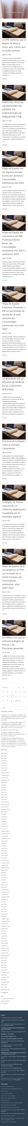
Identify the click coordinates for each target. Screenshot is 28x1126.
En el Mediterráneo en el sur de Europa (10, 1107)
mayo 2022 (4, 877)
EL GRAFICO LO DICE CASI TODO (9, 730)
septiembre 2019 (5, 955)
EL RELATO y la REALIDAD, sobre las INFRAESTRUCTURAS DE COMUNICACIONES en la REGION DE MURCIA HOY (13, 734)
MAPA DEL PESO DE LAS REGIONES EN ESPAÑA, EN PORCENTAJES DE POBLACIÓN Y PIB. (13, 109)
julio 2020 (3, 931)
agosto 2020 (4, 928)
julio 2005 (3, 979)
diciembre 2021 (5, 889)
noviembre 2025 (5, 775)
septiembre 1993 (5, 989)
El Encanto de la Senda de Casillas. (9, 1070)
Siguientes (17, 700)
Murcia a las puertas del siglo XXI (9, 1041)
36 (24, 696)
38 (7, 700)
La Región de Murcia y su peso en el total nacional (12, 1020)
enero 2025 (4, 799)
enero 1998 (4, 987)
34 (16, 696)
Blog (2, 996)
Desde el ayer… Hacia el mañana (8, 1056)
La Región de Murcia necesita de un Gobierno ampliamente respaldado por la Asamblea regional (14, 509)
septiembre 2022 (5, 867)
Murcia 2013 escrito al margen (8, 1095)
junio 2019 (3, 962)
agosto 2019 (4, 957)
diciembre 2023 (5, 831)
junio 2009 (3, 975)
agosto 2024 (4, 811)
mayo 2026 (4, 760)
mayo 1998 (4, 984)
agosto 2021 (4, 899)
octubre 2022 (4, 865)
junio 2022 (3, 875)
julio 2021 (3, 901)
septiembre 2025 (5, 780)
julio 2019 (3, 960)
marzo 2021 (4, 911)
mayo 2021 (4, 906)
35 (20, 696)
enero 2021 (4, 916)
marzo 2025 (4, 794)
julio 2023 (3, 843)
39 (11, 700)
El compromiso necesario (7, 1093)
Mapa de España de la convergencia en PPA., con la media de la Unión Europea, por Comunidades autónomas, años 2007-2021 (13, 577)
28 (16, 691)
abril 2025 (3, 792)
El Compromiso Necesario (7, 1064)
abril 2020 (3, 938)
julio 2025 (3, 785)
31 (3, 696)
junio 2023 (3, 845)
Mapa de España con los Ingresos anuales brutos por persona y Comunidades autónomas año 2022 (13, 175)
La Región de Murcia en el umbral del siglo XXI (11, 1031)
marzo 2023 (4, 853)
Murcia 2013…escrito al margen (8, 1060)
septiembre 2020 (5, 926)
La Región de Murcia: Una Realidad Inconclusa (11, 1088)
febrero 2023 (4, 855)
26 (7, 691)
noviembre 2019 (5, 950)
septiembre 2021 (5, 897)
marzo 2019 (4, 970)
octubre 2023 (4, 836)
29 (20, 691)
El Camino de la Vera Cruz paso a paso (10, 1017)
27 (11, 691)
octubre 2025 (4, 777)
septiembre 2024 (5, 809)
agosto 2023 (4, 841)
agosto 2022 (4, 870)
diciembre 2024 (5, 802)
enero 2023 (4, 858)
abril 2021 (3, 909)
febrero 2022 (4, 884)
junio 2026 (3, 758)
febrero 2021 (4, 914)
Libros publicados (5, 1001)
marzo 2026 (4, 765)
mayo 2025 (4, 789)
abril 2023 (3, 850)
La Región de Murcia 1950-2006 (8, 1122)
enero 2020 (4, 945)
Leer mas (4, 78)
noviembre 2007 (5, 977)
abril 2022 (3, 880)
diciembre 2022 (5, 860)
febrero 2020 (4, 943)
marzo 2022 (4, 882)
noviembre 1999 (5, 982)
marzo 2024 (4, 824)
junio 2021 (3, 904)
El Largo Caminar (5, 1100)
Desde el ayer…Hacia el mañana (8, 1098)
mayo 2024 (4, 819)
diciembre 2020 (5, 919)
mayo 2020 (4, 936)
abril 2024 (3, 821)
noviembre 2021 (5, 892)
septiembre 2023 (5, 838)
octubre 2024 (4, 807)
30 (24, 691)
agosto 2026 (4, 753)
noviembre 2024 (5, 804)
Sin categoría (4, 1003)
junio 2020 (3, 933)
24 (23, 687)
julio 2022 (3, 872)
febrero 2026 (4, 768)
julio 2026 (3, 755)
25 (3, 691)
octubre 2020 (4, 923)
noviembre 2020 (5, 921)
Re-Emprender (4, 1068)
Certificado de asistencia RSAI (8, 1115)
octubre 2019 (4, 953)
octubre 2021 (4, 894)
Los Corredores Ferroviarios (7, 1086)
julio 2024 (3, 814)
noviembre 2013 (5, 972)
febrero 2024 (4, 826)
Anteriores (5, 687)
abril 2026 (3, 763)
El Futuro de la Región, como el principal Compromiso (13, 445)
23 (18, 687)
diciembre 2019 (5, 948)
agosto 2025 (4, 782)
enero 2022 (4, 887)
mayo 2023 (4, 848)
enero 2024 (4, 828)
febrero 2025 (4, 797)
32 (7, 696)
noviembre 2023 (5, 833)
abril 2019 (3, 967)
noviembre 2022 (5, 863)
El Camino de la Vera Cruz (7, 998)
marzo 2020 (4, 940)
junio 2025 (3, 787)
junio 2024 (3, 816)
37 (3, 700)
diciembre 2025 (5, 772)
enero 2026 (4, 770)
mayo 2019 (4, 965)
